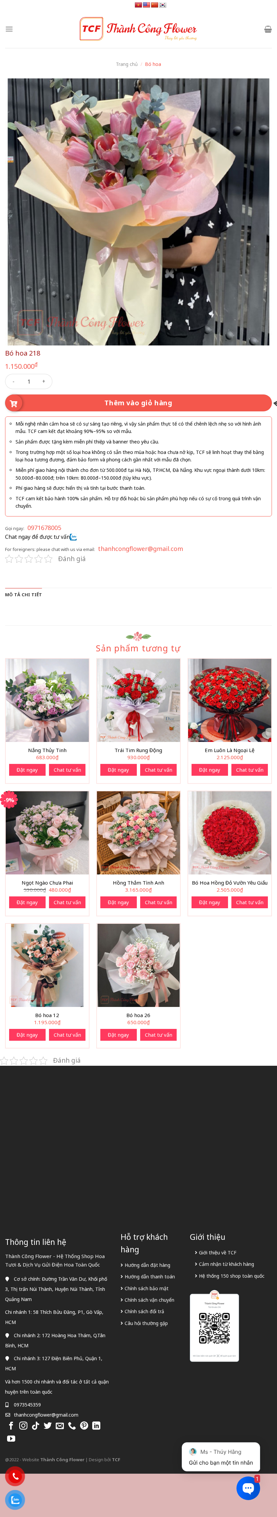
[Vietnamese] (138, 5)
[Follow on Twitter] (48, 1426)
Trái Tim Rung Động (138, 750)
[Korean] (163, 5)
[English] (146, 5)
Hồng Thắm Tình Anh (138, 883)
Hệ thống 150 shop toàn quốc (232, 1276)
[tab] (23, 594)
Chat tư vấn (67, 769)
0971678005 (44, 528)
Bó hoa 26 (138, 1015)
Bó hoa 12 (47, 1015)
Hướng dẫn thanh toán (150, 1276)
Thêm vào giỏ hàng (138, 402)
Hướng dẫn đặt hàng (147, 1265)
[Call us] (72, 1426)
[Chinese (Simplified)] (154, 5)
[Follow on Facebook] (11, 1426)
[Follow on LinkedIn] (96, 1426)
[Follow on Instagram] (23, 1426)
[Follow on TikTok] (35, 1426)
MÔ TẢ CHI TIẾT (23, 595)
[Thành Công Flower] (138, 29)
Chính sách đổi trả (144, 1311)
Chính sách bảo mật (147, 1288)
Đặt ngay (27, 769)
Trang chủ (127, 64)
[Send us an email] (60, 1426)
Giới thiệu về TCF (217, 1252)
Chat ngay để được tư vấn (37, 536)
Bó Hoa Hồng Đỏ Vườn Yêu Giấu (230, 883)
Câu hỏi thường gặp (146, 1323)
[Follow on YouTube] (11, 1439)
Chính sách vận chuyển (149, 1300)
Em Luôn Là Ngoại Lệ (229, 750)
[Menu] (9, 29)
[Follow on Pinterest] (84, 1426)
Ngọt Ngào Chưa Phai (47, 883)
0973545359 (27, 1404)
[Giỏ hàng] (268, 29)
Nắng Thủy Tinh (47, 750)
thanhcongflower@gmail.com (140, 549)
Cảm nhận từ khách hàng (226, 1264)
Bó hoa (153, 64)
